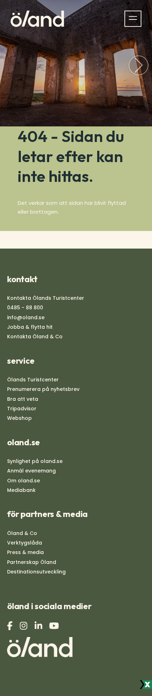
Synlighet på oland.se (35, 461)
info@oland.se (26, 317)
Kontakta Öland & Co (35, 336)
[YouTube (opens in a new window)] (55, 625)
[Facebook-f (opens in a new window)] (10, 625)
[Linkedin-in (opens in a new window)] (39, 625)
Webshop (19, 418)
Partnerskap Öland (31, 562)
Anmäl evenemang (31, 470)
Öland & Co (22, 533)
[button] (138, 65)
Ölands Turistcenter (33, 379)
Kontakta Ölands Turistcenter (45, 298)
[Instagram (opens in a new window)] (24, 625)
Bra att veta (22, 399)
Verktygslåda (24, 542)
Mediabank (21, 490)
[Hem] (37, 19)
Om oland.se (23, 480)
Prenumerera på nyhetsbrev (43, 389)
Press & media (25, 552)
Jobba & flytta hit (30, 327)
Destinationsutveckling (36, 571)
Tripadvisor (21, 408)
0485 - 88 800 (25, 307)
